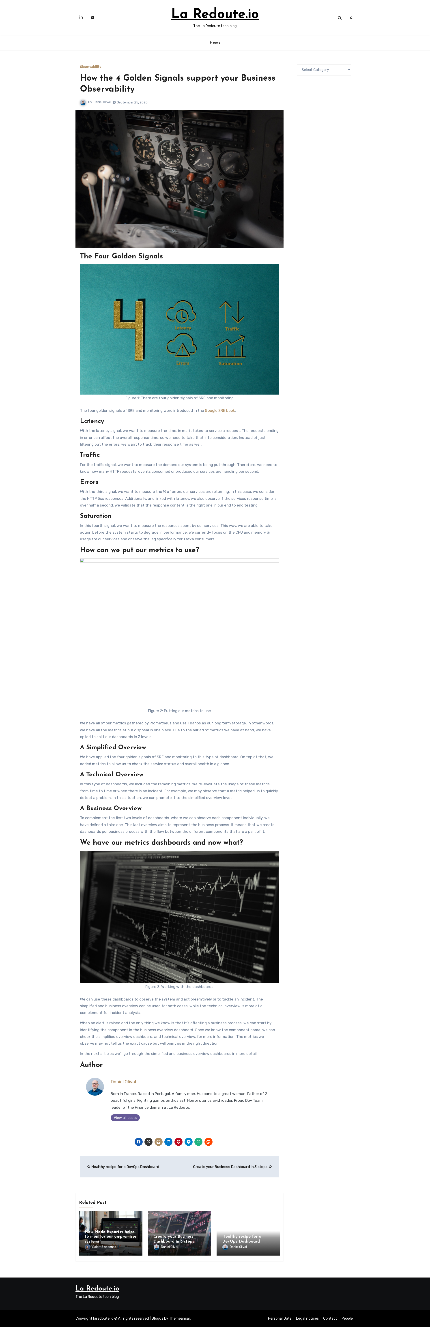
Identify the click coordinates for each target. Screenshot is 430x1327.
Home (215, 43)
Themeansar (179, 1318)
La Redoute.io (215, 14)
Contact (330, 1318)
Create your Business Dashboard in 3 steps (230, 1167)
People (347, 1318)
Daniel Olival (102, 102)
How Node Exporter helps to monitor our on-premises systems (111, 1237)
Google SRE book (220, 410)
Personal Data (280, 1318)
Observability (90, 67)
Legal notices (307, 1318)
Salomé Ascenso (104, 1247)
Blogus (157, 1318)
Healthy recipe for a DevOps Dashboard (125, 1167)
